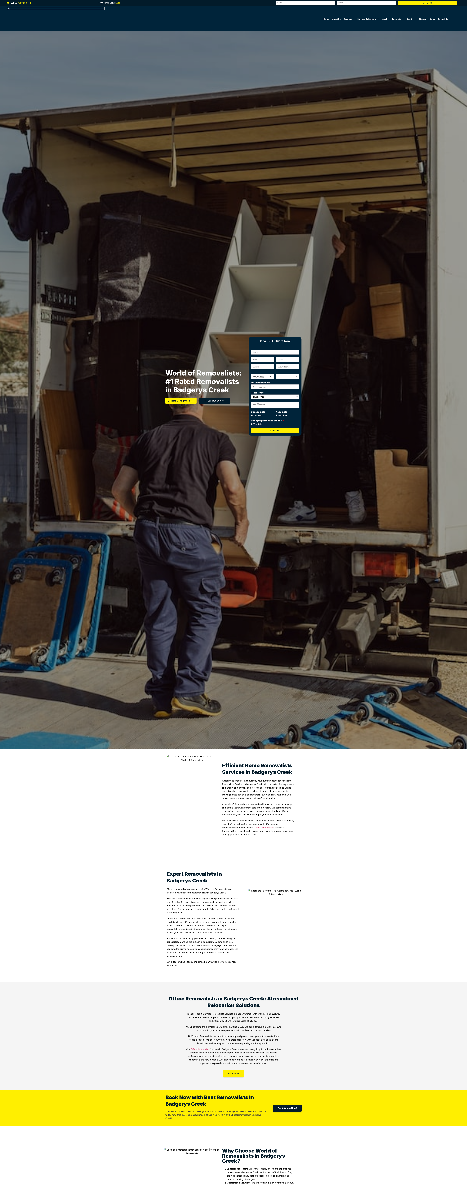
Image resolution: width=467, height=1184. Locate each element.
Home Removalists (263, 827)
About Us (336, 19)
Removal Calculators (366, 19)
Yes (255, 415)
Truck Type (257, 393)
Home (326, 19)
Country (410, 19)
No (261, 415)
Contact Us (443, 19)
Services (348, 19)
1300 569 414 (24, 3)
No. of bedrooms (260, 383)
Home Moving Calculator (182, 401)
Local (384, 19)
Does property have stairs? (266, 421)
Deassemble (258, 412)
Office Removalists (200, 1049)
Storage (422, 19)
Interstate (396, 19)
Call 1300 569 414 (216, 401)
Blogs (432, 19)
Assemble (281, 412)
